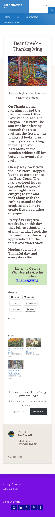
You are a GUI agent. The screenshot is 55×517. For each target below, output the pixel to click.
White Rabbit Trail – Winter (14, 371)
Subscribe (38, 412)
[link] (51, 10)
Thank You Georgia (31, 350)
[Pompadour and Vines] (15, 342)
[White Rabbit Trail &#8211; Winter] (15, 364)
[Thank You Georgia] (33, 342)
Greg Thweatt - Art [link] (13, 6)
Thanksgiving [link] (27, 280)
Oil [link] (20, 457)
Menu (49, 5)
